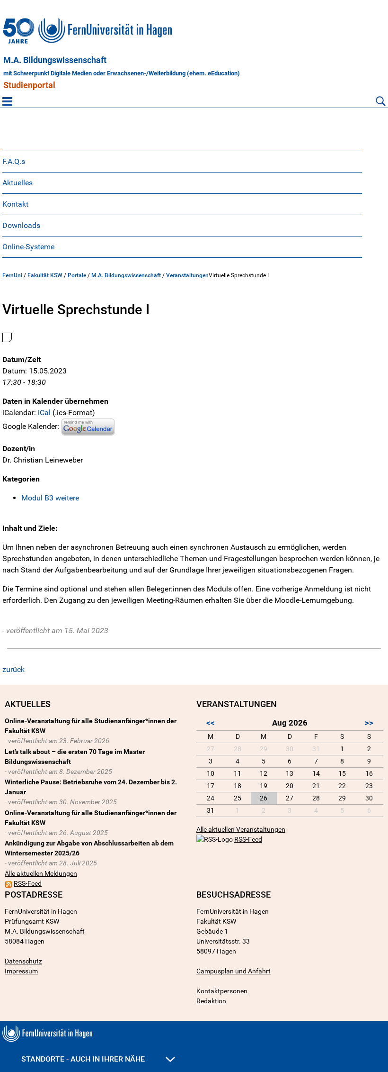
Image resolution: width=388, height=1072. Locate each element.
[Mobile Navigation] (7, 101)
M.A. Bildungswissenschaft (54, 60)
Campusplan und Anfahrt (233, 971)
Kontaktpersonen (221, 991)
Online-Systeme (28, 246)
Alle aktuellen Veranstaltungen (240, 829)
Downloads (21, 225)
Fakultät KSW (44, 275)
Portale (77, 275)
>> (369, 722)
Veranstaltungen (187, 275)
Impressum (21, 971)
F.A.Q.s (13, 161)
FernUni (12, 275)
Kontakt (15, 204)
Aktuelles (17, 182)
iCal (44, 412)
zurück (13, 669)
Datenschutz (23, 961)
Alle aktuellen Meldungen (41, 873)
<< (210, 722)
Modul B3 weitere (50, 497)
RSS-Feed (28, 883)
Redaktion (211, 1001)
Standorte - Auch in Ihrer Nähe (84, 1058)
